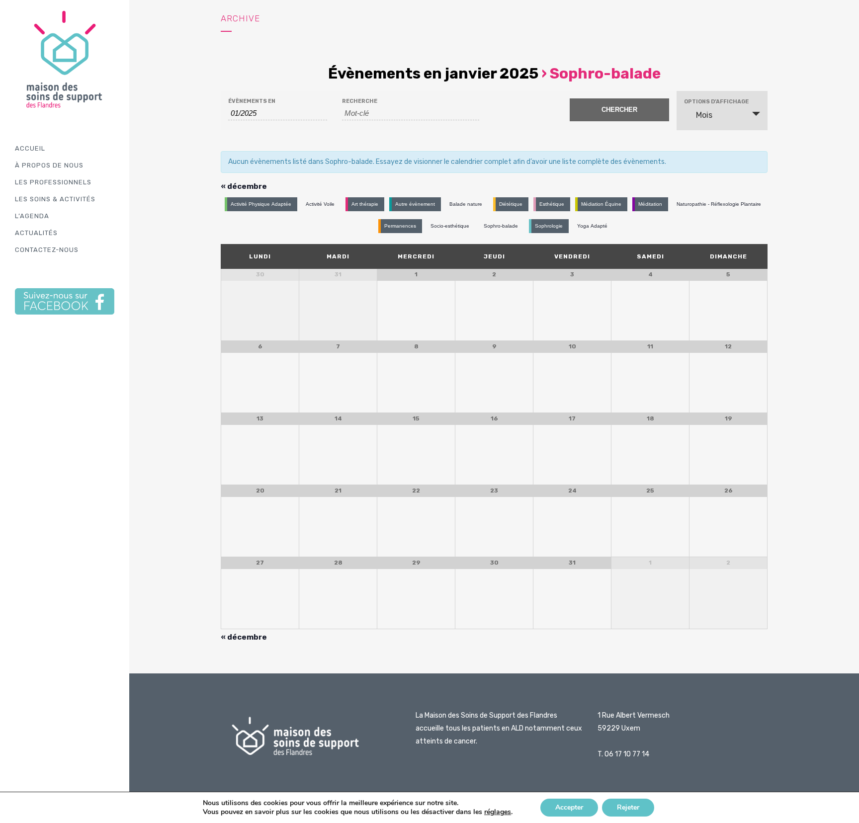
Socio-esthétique (449, 226)
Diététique (510, 204)
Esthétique (551, 204)
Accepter (569, 807)
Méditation (650, 204)
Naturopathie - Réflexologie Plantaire (719, 204)
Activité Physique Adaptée (261, 204)
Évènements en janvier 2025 (433, 73)
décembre (244, 186)
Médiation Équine (601, 204)
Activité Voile (320, 204)
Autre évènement (415, 204)
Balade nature (465, 204)
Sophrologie (549, 226)
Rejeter (628, 807)
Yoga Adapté (592, 226)
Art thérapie (364, 204)
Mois (704, 115)
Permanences (400, 226)
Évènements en (251, 101)
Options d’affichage (716, 101)
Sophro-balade (501, 226)
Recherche (359, 101)
